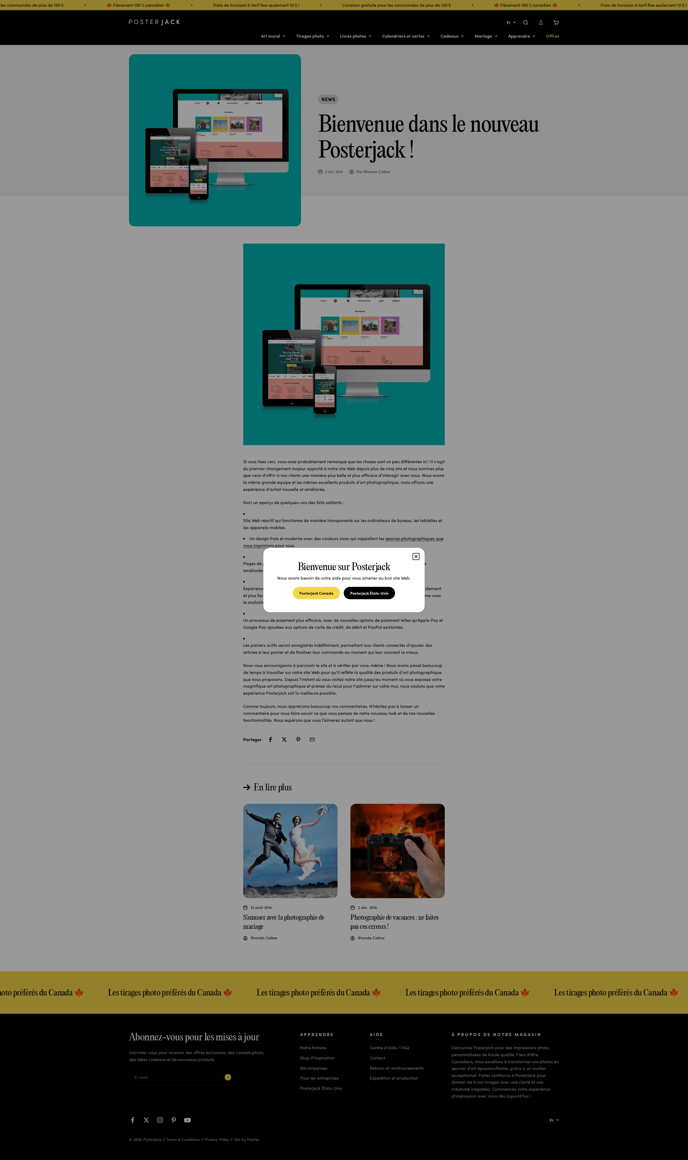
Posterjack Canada (316, 593)
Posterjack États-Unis (369, 593)
